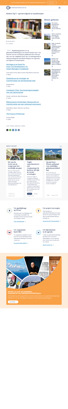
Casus (48, 195)
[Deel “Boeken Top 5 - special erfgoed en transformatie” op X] (7, 130)
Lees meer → (52, 2)
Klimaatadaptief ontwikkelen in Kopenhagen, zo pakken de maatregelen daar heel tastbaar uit (56, 74)
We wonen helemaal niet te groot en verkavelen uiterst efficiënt (56, 25)
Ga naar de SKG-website (20, 243)
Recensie (9, 50)
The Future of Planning (15, 114)
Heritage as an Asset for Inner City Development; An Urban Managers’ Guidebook (17, 66)
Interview (35, 193)
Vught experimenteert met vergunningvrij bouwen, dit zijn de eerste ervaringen (33, 168)
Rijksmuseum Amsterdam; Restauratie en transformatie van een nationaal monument (23, 103)
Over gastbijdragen (19, 221)
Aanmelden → (13, 302)
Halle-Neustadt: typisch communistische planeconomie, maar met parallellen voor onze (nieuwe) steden (56, 48)
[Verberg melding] (65, 2)
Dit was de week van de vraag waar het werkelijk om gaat (15, 165)
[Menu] (59, 7)
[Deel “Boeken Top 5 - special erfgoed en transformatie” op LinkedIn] (16, 130)
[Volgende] (61, 147)
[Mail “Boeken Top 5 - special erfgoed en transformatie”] (19, 130)
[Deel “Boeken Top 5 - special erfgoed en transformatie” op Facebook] (13, 130)
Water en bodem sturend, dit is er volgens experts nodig (56, 36)
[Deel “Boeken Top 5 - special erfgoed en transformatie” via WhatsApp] (10, 130)
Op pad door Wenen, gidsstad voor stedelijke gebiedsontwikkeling (53, 166)
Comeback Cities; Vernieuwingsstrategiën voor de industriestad (22, 91)
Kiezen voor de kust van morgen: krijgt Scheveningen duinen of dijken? (56, 61)
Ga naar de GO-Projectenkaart (51, 221)
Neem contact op (47, 245)
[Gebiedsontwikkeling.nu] (31, 7)
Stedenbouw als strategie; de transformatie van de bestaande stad (20, 79)
